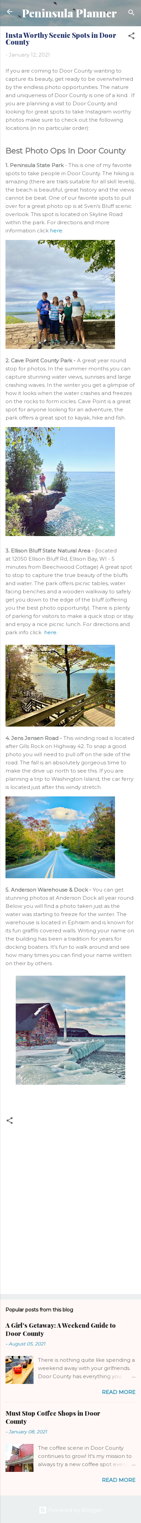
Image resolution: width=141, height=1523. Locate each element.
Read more (119, 1392)
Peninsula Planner (69, 12)
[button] (131, 37)
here (56, 230)
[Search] (131, 13)
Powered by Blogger (75, 1510)
